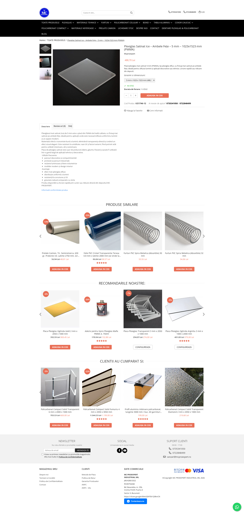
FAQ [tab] (70, 126)
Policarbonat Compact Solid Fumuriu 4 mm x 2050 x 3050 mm (101, 410)
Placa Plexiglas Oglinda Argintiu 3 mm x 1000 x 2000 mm (184, 332)
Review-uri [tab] (60, 126)
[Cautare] (131, 12)
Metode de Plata (89, 474)
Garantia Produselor (90, 481)
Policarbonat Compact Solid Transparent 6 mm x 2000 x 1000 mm (60, 410)
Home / (43, 40)
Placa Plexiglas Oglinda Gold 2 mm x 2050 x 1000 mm (60, 332)
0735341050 (178, 448)
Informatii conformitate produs (55, 190)
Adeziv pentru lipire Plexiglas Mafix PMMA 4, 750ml (101, 332)
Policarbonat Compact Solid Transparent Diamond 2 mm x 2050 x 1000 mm (184, 410)
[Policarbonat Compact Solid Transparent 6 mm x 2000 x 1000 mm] (60, 387)
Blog (44, 33)
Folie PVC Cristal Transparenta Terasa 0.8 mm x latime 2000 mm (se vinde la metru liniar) (101, 254)
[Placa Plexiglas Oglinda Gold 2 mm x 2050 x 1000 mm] (60, 309)
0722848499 (178, 452)
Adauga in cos (155, 95)
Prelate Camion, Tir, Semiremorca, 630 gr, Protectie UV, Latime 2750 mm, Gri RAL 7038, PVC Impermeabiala (60, 254)
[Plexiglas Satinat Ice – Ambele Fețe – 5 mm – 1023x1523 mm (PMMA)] (86, 77)
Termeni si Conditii (47, 478)
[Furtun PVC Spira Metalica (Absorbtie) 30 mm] (143, 231)
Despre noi (43, 474)
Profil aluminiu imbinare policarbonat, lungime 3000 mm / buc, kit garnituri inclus (143, 410)
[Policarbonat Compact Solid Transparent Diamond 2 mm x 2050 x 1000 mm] (184, 387)
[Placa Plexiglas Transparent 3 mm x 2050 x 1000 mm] (143, 309)
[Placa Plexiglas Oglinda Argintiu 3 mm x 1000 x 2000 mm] (184, 308)
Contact (42, 484)
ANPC (84, 484)
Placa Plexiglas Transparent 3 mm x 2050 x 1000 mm (143, 332)
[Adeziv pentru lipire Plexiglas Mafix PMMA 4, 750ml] (101, 309)
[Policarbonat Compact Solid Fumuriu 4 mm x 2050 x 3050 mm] (101, 387)
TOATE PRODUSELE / (57, 40)
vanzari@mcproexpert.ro (178, 456)
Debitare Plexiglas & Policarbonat (180, 28)
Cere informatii (156, 110)
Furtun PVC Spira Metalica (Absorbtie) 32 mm (184, 254)
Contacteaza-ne (137, 501)
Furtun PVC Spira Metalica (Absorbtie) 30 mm (143, 254)
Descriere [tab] (46, 126)
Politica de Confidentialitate (70, 457)
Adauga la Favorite (134, 110)
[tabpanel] (86, 77)
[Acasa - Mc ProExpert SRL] (53, 13)
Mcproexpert (129, 53)
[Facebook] (119, 450)
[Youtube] (124, 450)
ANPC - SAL (86, 488)
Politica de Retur (88, 478)
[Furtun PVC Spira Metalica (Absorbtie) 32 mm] (184, 231)
